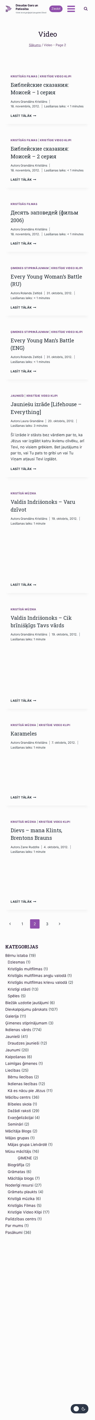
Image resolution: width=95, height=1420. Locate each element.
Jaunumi (12, 1050)
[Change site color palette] (79, 1408)
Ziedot (56, 8)
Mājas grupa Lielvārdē (27, 1144)
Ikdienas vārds (18, 1030)
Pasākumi (14, 1232)
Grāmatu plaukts (22, 1192)
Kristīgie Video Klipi (55, 76)
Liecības (12, 1070)
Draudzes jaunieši (23, 1043)
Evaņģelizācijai (21, 1117)
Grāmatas (16, 1172)
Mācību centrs (18, 1097)
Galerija (12, 1016)
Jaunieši (17, 395)
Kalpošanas (15, 1057)
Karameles (24, 733)
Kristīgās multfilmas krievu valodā (37, 982)
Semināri (15, 1124)
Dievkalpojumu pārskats (26, 1009)
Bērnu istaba (16, 955)
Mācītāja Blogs (18, 1131)
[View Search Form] (86, 9)
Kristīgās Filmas (24, 76)
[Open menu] (71, 8)
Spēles (14, 996)
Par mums (14, 1225)
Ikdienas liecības (22, 1084)
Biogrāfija (16, 1165)
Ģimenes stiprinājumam (30, 268)
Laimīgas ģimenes (21, 1063)
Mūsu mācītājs (18, 1151)
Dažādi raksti (19, 1111)
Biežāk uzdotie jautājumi (27, 1003)
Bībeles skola (20, 1104)
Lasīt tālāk (23, 116)
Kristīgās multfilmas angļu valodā (37, 975)
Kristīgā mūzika (23, 493)
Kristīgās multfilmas (25, 969)
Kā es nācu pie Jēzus (26, 1090)
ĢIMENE (20, 1158)
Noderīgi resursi (19, 1185)
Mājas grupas (17, 1138)
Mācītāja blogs (21, 1178)
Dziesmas (16, 962)
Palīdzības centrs (20, 1219)
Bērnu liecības (20, 1077)
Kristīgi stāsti (19, 989)
